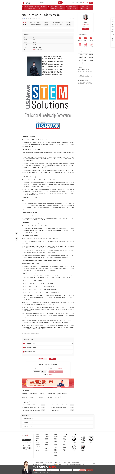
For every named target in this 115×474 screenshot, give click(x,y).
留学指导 (90, 63)
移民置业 (87, 8)
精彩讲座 (56, 8)
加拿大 (44, 6)
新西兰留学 (38, 450)
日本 (41, 6)
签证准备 (74, 8)
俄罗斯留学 (56, 455)
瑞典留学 (55, 446)
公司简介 (64, 436)
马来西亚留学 (47, 438)
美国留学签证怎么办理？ (27, 426)
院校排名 (61, 6)
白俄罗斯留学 (56, 457)
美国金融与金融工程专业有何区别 (59, 405)
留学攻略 (26, 6)
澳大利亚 (30, 8)
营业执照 (64, 446)
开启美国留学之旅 (42, 358)
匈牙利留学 (56, 452)
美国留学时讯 (32, 397)
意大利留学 (56, 436)
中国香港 (46, 450)
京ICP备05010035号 (52, 464)
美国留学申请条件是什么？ (28, 418)
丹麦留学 (55, 439)
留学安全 (82, 6)
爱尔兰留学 (38, 444)
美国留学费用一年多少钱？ (28, 422)
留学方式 (85, 57)
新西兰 (26, 8)
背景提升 (91, 54)
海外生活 (87, 6)
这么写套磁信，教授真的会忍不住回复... (31, 407)
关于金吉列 (85, 2)
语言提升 (74, 6)
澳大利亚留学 (50, 462)
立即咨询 (52, 358)
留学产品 (52, 6)
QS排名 (85, 63)
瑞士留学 (55, 450)
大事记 (64, 441)
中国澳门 (46, 452)
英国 (35, 6)
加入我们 (64, 450)
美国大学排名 (49, 397)
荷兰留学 (55, 449)
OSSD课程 (61, 8)
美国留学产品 (42, 393)
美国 (38, 6)
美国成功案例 (57, 397)
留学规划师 (31, 6)
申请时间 (80, 60)
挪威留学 (55, 444)
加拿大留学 (38, 438)
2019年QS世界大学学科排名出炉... (59, 407)
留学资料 (70, 6)
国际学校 (52, 8)
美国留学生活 (24, 397)
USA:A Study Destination (75, 462)
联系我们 (64, 438)
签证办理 (91, 57)
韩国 (34, 8)
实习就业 (82, 8)
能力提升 (70, 8)
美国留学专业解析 (51, 393)
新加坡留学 (47, 436)
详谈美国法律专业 (56, 410)
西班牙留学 (56, 438)
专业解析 (85, 60)
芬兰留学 (55, 447)
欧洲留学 (69, 462)
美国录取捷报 (24, 393)
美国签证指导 (41, 397)
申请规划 (80, 63)
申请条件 (85, 54)
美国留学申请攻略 (33, 393)
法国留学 (55, 441)
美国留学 (37, 436)
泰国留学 (46, 439)
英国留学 (37, 442)
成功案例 (56, 6)
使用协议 (64, 444)
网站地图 (64, 447)
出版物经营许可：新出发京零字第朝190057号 (77, 464)
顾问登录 (64, 449)
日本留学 (46, 444)
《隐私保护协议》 (51, 374)
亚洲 (39, 8)
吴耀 (24, 18)
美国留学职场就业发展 (62, 393)
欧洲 (36, 8)
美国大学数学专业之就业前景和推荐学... (31, 405)
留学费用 (80, 54)
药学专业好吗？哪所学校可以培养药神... (31, 410)
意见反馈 (64, 439)
